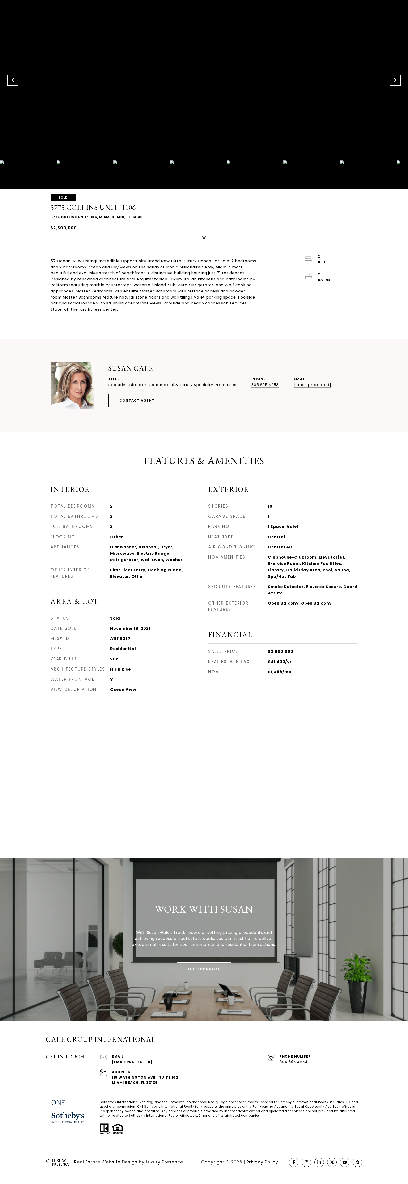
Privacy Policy (262, 1162)
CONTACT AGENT (137, 400)
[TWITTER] (332, 1162)
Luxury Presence (164, 1162)
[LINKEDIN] (319, 1162)
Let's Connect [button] (204, 969)
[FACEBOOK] (293, 1162)
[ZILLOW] (357, 1162)
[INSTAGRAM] (306, 1162)
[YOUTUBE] (344, 1162)
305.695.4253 (265, 385)
